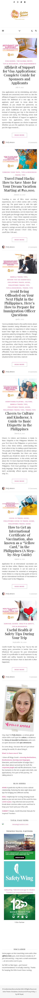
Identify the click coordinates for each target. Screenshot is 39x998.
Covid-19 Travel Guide (19, 518)
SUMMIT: (5, 811)
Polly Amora (10, 142)
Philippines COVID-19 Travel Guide (19, 521)
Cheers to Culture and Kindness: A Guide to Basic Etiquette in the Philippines (19, 421)
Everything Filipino (15, 402)
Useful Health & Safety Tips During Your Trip (19, 633)
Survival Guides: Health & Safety (19, 624)
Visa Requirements (27, 64)
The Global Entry (24, 61)
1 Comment (33, 594)
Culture (28, 402)
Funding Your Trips (11, 172)
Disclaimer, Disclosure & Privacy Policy (23, 992)
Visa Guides (10, 61)
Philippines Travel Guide (19, 282)
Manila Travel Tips (18, 277)
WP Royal (20, 994)
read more (19, 135)
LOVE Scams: (7, 802)
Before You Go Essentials (18, 280)
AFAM (4, 787)
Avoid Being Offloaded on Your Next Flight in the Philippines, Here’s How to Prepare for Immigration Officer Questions (19, 303)
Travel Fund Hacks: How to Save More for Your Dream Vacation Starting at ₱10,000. (19, 184)
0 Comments (32, 142)
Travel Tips (20, 175)
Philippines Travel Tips (18, 285)
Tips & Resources (10, 64)
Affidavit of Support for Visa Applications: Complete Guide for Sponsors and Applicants (19, 75)
